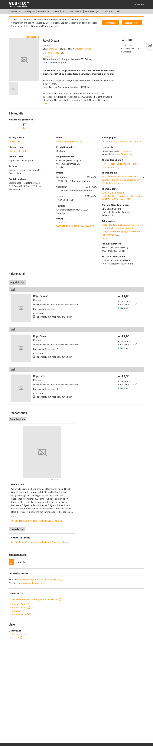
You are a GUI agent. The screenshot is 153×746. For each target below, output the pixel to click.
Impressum (70, 4)
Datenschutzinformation (55, 4)
